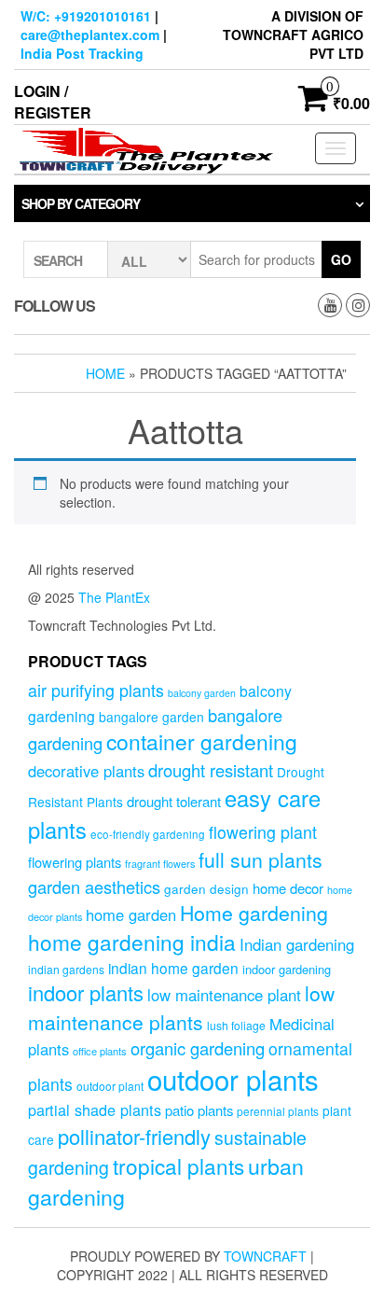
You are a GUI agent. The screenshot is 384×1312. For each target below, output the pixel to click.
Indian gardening (297, 944)
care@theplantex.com (90, 34)
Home (105, 373)
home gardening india (132, 941)
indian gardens (66, 969)
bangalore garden (151, 716)
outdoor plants (233, 1078)
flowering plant (263, 832)
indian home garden (173, 967)
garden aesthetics (94, 886)
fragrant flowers (160, 864)
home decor (288, 888)
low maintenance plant (224, 995)
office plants (100, 1050)
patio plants (199, 1110)
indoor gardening (286, 969)
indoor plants (86, 992)
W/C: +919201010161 (86, 16)
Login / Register (52, 101)
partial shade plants (94, 1109)
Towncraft (265, 1256)
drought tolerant (174, 801)
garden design (206, 888)
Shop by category (80, 203)
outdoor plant (110, 1086)
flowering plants (74, 862)
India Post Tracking (82, 53)
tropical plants (178, 1165)
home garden (131, 914)
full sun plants (260, 859)
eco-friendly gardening (147, 834)
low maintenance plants (181, 1007)
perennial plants (278, 1111)
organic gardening (197, 1048)
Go (341, 259)
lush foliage (236, 1025)
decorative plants (86, 771)
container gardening (201, 741)
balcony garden (202, 693)
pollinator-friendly (134, 1136)
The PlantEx (114, 597)
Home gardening (254, 913)
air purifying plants (96, 690)
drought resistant (210, 770)
